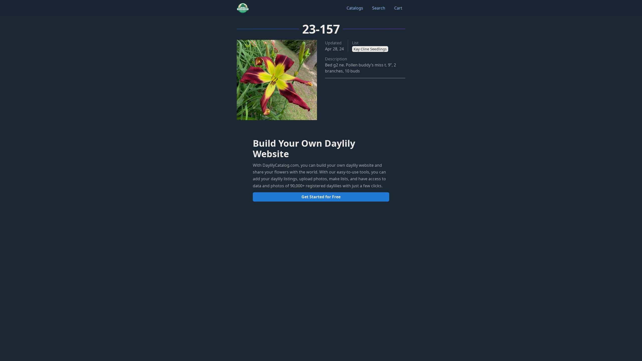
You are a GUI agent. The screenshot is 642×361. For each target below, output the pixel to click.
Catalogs (355, 8)
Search (378, 8)
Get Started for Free (321, 197)
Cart (398, 8)
